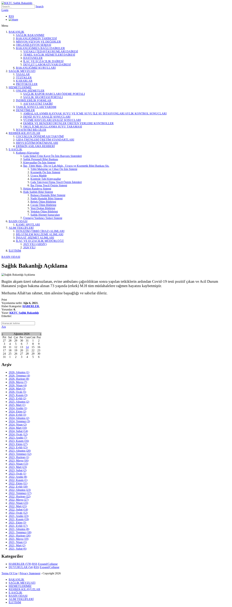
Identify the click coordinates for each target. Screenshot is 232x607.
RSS (11, 16)
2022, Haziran (19, 496)
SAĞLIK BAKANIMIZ (30, 35)
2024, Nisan (18, 424)
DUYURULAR (21, 567)
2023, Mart (18, 467)
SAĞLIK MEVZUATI (22, 71)
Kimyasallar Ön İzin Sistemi (39, 162)
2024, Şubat (18, 431)
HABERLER (30, 306)
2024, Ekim (17, 411)
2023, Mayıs (18, 460)
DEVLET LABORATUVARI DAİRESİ (47, 64)
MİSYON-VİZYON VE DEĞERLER (38, 41)
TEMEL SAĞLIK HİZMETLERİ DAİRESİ (49, 54)
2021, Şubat (17, 548)
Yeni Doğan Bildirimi (42, 208)
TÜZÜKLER (24, 77)
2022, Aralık (18, 476)
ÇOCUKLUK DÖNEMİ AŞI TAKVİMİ (40, 136)
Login (4, 10)
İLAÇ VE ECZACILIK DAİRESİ (43, 61)
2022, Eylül (18, 486)
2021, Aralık (18, 516)
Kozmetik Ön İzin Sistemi (45, 172)
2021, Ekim (17, 522)
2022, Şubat (18, 509)
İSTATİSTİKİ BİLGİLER (31, 129)
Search (40, 6)
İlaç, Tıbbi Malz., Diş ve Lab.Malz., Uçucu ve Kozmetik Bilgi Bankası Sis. (66, 165)
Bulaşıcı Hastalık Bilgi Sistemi (47, 195)
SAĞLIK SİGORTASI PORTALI (43, 97)
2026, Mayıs (18, 382)
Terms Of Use (9, 573)
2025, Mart (17, 404)
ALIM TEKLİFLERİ (21, 227)
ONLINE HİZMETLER (30, 90)
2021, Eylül (18, 525)
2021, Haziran (19, 535)
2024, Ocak (18, 434)
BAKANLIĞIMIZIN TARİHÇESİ (36, 38)
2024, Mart (18, 427)
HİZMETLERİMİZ (20, 87)
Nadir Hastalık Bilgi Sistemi (46, 198)
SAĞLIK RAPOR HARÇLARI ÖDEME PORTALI (54, 93)
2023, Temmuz (20, 453)
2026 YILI (29, 247)
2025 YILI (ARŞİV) (35, 244)
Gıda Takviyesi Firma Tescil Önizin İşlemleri (56, 182)
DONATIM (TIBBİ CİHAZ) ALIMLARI (40, 231)
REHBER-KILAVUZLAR (24, 133)
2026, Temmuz (19, 375)
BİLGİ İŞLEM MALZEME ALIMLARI (39, 234)
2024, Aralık (18, 408)
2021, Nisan (18, 542)
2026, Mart (17, 388)
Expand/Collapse (48, 563)
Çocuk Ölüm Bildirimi (43, 205)
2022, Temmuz (20, 493)
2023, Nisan (18, 463)
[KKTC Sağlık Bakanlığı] (16, 3)
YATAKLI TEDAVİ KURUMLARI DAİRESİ (50, 51)
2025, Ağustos (19, 401)
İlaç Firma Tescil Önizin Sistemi (48, 185)
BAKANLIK (16, 31)
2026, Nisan (18, 385)
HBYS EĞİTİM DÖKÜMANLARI (37, 142)
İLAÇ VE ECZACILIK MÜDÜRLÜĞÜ (40, 240)
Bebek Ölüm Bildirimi (43, 201)
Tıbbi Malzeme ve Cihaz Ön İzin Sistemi (53, 169)
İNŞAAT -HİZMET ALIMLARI (35, 237)
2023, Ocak (17, 473)
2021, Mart (17, 545)
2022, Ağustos (20, 489)
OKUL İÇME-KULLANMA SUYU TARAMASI (52, 126)
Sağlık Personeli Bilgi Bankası (40, 159)
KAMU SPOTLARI (28, 224)
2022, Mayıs (18, 499)
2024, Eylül (17, 414)
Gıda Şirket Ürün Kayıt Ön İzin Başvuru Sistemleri (52, 156)
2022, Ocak (18, 512)
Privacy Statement (30, 573)
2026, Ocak (17, 391)
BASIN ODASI (18, 221)
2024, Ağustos (19, 418)
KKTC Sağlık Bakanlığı (24, 312)
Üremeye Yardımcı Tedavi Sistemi (42, 218)
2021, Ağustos (19, 529)
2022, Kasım (18, 480)
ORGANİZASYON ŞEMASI (33, 44)
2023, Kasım (19, 440)
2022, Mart (18, 506)
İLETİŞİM (15, 250)
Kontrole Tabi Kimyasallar (45, 178)
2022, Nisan (18, 502)
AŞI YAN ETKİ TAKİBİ (38, 103)
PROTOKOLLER (27, 84)
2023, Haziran (19, 457)
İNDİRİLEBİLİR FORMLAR (33, 100)
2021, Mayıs (18, 538)
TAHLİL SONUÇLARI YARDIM (36, 107)
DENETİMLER (25, 110)
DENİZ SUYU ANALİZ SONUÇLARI (46, 116)
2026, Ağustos (19, 372)
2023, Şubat (17, 470)
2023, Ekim (18, 444)
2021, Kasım (19, 519)
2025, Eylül (17, 398)
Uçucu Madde (38, 175)
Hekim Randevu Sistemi (37, 188)
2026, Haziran (19, 378)
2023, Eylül (18, 447)
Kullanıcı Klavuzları (27, 152)
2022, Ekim (18, 483)
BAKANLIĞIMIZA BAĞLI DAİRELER (40, 48)
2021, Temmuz (20, 532)
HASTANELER (33, 58)
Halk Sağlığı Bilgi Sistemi (38, 191)
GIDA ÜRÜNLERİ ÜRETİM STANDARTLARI (45, 139)
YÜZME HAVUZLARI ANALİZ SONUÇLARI (52, 120)
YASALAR (23, 74)
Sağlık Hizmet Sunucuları (45, 214)
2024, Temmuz (19, 421)
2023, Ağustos (20, 450)
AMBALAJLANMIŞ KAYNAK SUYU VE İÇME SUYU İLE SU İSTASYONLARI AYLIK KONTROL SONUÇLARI (95, 113)
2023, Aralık (18, 437)
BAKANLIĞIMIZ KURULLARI (36, 67)
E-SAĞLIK (15, 149)
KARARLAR (24, 80)
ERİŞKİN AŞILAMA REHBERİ (35, 146)
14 (27, 347)
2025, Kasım (18, 395)
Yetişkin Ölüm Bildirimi (44, 211)
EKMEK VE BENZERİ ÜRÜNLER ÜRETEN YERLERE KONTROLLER (68, 123)
